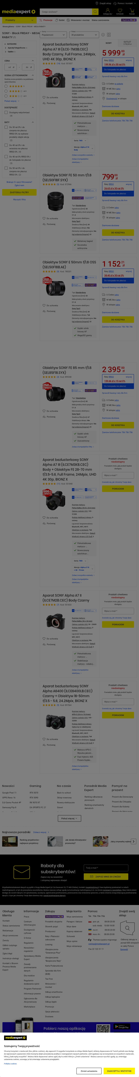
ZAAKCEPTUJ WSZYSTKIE (119, 1071)
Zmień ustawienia (89, 1071)
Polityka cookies (10, 1063)
